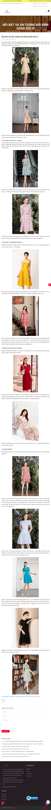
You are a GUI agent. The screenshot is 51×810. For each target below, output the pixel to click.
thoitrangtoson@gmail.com (16, 3)
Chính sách (40, 6)
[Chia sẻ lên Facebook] (3, 702)
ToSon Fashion (32, 792)
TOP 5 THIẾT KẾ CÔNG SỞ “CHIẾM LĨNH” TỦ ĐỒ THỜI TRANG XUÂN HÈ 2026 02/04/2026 (23, 741)
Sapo (14, 807)
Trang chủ (4, 794)
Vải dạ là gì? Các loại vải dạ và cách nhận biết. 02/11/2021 (16, 756)
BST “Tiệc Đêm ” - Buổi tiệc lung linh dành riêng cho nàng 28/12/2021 (18, 751)
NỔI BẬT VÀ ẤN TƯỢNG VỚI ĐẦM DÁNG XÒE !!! (20, 37)
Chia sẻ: (4, 700)
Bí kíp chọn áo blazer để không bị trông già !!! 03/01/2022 (15, 749)
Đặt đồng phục (36, 3)
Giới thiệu (28, 768)
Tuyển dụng (35, 6)
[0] (47, 11)
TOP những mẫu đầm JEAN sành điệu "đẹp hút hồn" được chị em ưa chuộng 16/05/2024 (23, 744)
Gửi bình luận (5, 731)
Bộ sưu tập (4, 799)
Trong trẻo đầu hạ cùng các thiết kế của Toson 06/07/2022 (16, 746)
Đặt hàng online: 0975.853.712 (10, 778)
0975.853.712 (5, 3)
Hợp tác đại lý (44, 3)
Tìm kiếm (4, 801)
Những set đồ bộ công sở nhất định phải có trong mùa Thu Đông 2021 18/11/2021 (21, 754)
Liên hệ (46, 6)
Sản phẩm (4, 796)
